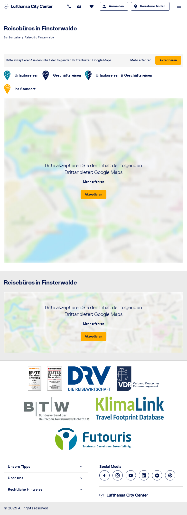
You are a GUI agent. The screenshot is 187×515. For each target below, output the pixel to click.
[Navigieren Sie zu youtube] (131, 475)
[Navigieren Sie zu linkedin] (144, 475)
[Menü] (178, 6)
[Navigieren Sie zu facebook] (104, 475)
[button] (46, 466)
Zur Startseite (12, 37)
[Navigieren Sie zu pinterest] (170, 475)
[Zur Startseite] (30, 6)
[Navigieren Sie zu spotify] (157, 475)
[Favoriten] (91, 6)
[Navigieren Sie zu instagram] (117, 475)
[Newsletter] (79, 6)
